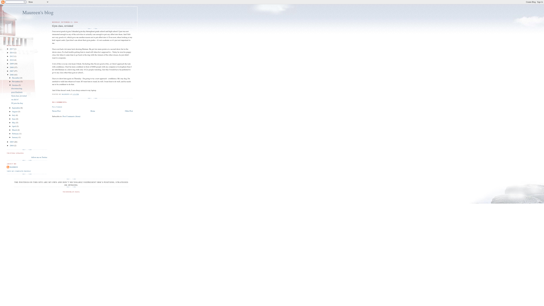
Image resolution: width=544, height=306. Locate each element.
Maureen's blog (38, 12)
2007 (12, 71)
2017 (12, 49)
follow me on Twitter (39, 157)
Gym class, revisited (19, 95)
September (16, 108)
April (14, 126)
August (15, 111)
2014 (12, 52)
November (16, 81)
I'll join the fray (17, 103)
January (15, 137)
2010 (12, 60)
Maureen (14, 167)
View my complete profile (19, 171)
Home (93, 111)
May (14, 122)
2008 (12, 67)
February (15, 133)
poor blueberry (17, 92)
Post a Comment (57, 107)
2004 (12, 145)
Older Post (129, 111)
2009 (12, 63)
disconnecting (16, 88)
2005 (12, 142)
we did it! (15, 99)
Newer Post (56, 111)
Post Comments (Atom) (71, 116)
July (14, 115)
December (16, 77)
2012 (12, 56)
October (15, 85)
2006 (12, 74)
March (14, 130)
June (14, 119)
